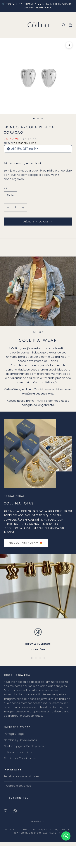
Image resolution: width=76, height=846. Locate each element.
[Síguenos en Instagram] (5, 811)
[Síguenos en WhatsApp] (15, 811)
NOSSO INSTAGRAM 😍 (26, 543)
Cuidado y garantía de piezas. (24, 746)
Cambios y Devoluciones (20, 740)
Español (36, 821)
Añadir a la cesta (38, 221)
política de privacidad (18, 752)
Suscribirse (19, 797)
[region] (38, 638)
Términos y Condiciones (20, 758)
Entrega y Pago (14, 734)
